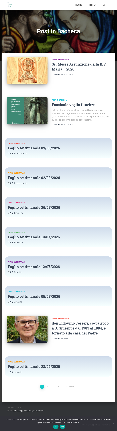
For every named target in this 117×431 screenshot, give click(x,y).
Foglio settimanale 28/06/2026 (34, 366)
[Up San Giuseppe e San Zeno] (9, 5)
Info (92, 5)
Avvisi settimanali (60, 60)
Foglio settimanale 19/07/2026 (34, 237)
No (62, 427)
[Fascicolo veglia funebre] (27, 110)
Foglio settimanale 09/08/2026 (34, 148)
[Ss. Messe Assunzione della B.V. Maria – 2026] (27, 70)
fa (67, 74)
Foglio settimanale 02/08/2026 (34, 177)
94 (59, 387)
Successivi (69, 387)
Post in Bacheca (59, 100)
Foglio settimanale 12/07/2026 (34, 266)
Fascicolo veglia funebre (73, 104)
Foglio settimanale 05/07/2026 (34, 296)
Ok (56, 427)
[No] (113, 423)
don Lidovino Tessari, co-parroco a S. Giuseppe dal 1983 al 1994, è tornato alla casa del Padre (80, 328)
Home (78, 5)
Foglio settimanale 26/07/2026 (34, 207)
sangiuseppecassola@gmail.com (28, 411)
